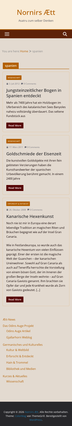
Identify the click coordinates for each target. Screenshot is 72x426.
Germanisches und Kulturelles (23, 345)
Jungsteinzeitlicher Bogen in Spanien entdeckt (33, 92)
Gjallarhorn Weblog (19, 337)
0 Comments (30, 83)
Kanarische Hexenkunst (30, 216)
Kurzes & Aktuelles (15, 376)
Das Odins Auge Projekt (18, 326)
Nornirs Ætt (36, 12)
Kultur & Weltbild (17, 350)
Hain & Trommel (17, 362)
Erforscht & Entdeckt (18, 204)
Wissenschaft (14, 77)
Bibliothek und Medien (21, 369)
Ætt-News (9, 319)
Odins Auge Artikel (18, 331)
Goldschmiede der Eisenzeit (33, 154)
